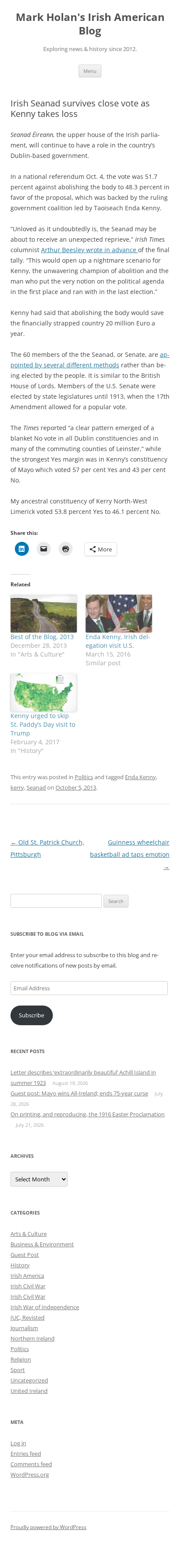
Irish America (27, 1276)
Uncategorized (29, 1380)
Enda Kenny (140, 777)
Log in (18, 1443)
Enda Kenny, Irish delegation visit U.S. (118, 641)
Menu (90, 71)
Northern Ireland (32, 1338)
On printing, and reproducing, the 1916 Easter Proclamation (87, 1114)
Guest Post (24, 1255)
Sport (17, 1370)
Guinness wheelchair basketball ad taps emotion (130, 854)
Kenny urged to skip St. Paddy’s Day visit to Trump (42, 724)
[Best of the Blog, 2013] (43, 614)
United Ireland (29, 1391)
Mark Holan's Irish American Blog (90, 24)
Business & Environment (42, 1244)
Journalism (24, 1328)
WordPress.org (29, 1474)
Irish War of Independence (44, 1307)
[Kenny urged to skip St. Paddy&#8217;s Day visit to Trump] (43, 693)
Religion (20, 1359)
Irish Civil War (27, 1286)
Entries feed (25, 1453)
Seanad (36, 787)
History (20, 1265)
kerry (17, 787)
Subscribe (31, 1015)
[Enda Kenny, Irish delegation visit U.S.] (119, 614)
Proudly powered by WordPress (48, 1527)
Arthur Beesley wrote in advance (89, 250)
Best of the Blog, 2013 (42, 637)
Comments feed (31, 1464)
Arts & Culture (28, 1234)
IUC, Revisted (27, 1317)
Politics (84, 777)
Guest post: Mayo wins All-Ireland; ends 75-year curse (79, 1093)
